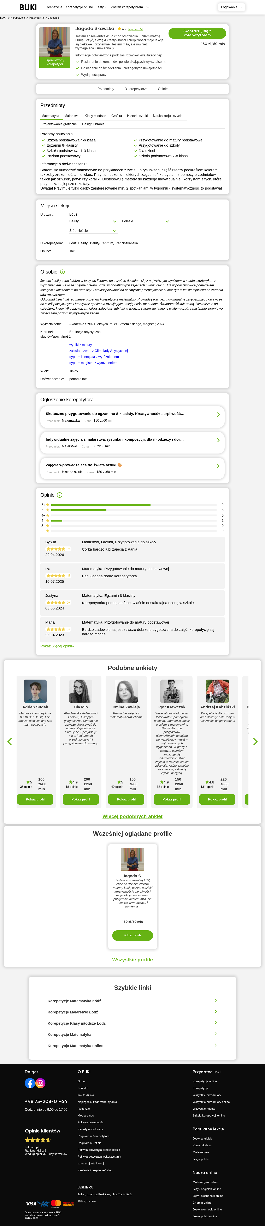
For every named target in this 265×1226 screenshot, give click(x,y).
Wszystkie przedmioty (207, 1095)
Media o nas (86, 1115)
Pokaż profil (35, 799)
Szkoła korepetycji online (209, 1115)
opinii (39, 1153)
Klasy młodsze (202, 1145)
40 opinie (117, 786)
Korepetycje (200, 1088)
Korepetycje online (79, 7)
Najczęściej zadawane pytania (97, 1101)
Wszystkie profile (132, 959)
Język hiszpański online (208, 1195)
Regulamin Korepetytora (94, 1136)
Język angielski (202, 1138)
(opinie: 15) (135, 29)
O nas (82, 1081)
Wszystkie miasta (204, 1108)
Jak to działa (86, 1095)
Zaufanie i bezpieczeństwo (95, 1170)
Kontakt (83, 1088)
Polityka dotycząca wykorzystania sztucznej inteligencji (99, 1160)
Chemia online (202, 1202)
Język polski (200, 1159)
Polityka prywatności (91, 1122)
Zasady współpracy (90, 1129)
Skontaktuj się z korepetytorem (197, 33)
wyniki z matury (80, 345)
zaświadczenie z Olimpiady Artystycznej (98, 351)
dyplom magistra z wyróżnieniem (93, 363)
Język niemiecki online (207, 1209)
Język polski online (205, 1216)
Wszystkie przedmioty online (211, 1101)
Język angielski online (207, 1189)
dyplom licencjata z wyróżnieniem (94, 357)
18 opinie (72, 786)
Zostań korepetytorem (127, 7)
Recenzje (84, 1108)
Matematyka (201, 1152)
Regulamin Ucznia (89, 1143)
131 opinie (207, 786)
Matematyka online (205, 1182)
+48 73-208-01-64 (46, 1101)
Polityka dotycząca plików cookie (99, 1149)
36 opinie (26, 786)
